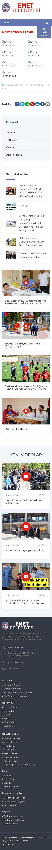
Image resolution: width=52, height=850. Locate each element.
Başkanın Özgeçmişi (13, 816)
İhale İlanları (9, 746)
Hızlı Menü (44, 34)
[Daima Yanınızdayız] (13, 43)
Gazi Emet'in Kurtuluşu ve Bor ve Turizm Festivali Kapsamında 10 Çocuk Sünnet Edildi (25, 303)
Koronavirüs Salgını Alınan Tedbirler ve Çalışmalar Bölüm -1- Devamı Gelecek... (25, 603)
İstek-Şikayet (10, 726)
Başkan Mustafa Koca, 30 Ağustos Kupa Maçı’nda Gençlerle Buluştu (26, 387)
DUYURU (24, 206)
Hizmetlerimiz (10, 805)
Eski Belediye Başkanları (15, 696)
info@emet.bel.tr (16, 668)
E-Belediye (9, 711)
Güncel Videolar (13, 495)
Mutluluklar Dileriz (16, 429)
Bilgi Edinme (10, 722)
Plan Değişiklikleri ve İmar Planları (20, 764)
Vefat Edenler (10, 753)
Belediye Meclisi (12, 685)
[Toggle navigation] (5, 15)
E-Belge (8, 715)
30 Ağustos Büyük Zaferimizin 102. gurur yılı (23, 345)
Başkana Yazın (11, 823)
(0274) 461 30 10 (16, 662)
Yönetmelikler (10, 761)
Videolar (10, 147)
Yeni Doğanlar (10, 749)
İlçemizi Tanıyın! (11, 707)
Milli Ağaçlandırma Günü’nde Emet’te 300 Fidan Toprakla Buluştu (31, 242)
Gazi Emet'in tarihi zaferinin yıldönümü (23, 501)
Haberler (11, 132)
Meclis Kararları (11, 742)
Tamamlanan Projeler (14, 801)
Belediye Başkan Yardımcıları (18, 692)
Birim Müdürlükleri (12, 688)
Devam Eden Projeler (14, 798)
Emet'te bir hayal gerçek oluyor (26, 550)
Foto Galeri (12, 140)
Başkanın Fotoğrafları (14, 820)
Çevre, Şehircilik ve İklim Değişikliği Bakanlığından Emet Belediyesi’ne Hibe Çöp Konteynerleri (32, 223)
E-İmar (7, 718)
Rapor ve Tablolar (12, 757)
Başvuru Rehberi (12, 738)
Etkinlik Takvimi (14, 155)
